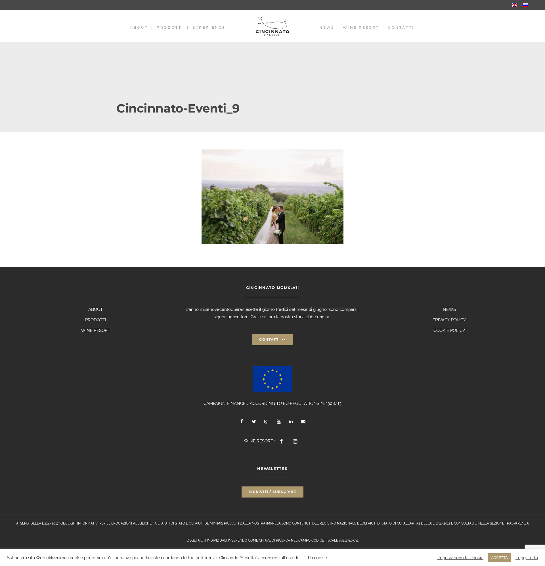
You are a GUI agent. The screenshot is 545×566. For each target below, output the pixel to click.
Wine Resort (361, 27)
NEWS (449, 309)
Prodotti (170, 27)
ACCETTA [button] (499, 557)
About (139, 27)
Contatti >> (272, 339)
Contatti (401, 27)
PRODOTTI (95, 319)
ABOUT (95, 309)
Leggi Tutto (526, 557)
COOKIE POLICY (449, 330)
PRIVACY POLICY (449, 319)
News (326, 27)
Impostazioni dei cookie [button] (460, 557)
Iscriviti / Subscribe (272, 492)
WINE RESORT (95, 330)
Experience (209, 27)
